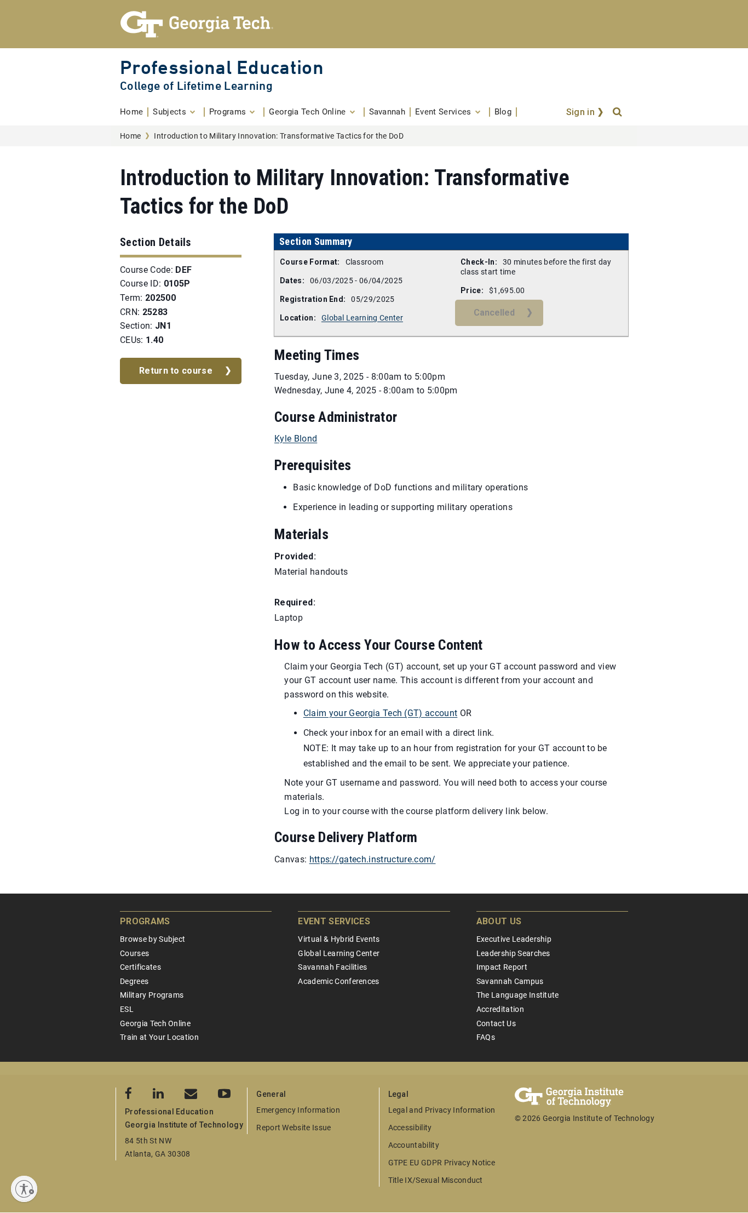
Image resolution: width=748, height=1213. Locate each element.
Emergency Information (298, 1110)
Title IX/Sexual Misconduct (435, 1180)
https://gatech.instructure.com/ (372, 859)
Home (130, 135)
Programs (145, 921)
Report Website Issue (293, 1127)
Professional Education (222, 67)
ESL (127, 1009)
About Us (499, 921)
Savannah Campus (510, 981)
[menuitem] (134, 112)
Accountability (413, 1145)
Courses (134, 953)
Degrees (134, 981)
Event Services (334, 921)
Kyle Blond (295, 438)
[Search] (618, 112)
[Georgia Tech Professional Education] (374, 24)
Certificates (140, 967)
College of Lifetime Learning (196, 86)
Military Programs (151, 995)
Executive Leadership (513, 939)
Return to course (175, 370)
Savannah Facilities (332, 967)
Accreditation (500, 1009)
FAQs (485, 1037)
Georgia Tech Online (155, 1023)
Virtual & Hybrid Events (338, 939)
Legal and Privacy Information (442, 1110)
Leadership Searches (513, 953)
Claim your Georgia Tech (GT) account (380, 713)
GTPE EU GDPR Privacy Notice (442, 1162)
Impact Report (501, 967)
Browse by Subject (152, 939)
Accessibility (410, 1127)
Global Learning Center (362, 317)
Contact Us (496, 1023)
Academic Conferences (338, 981)
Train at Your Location (159, 1037)
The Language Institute (517, 995)
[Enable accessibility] (24, 1189)
